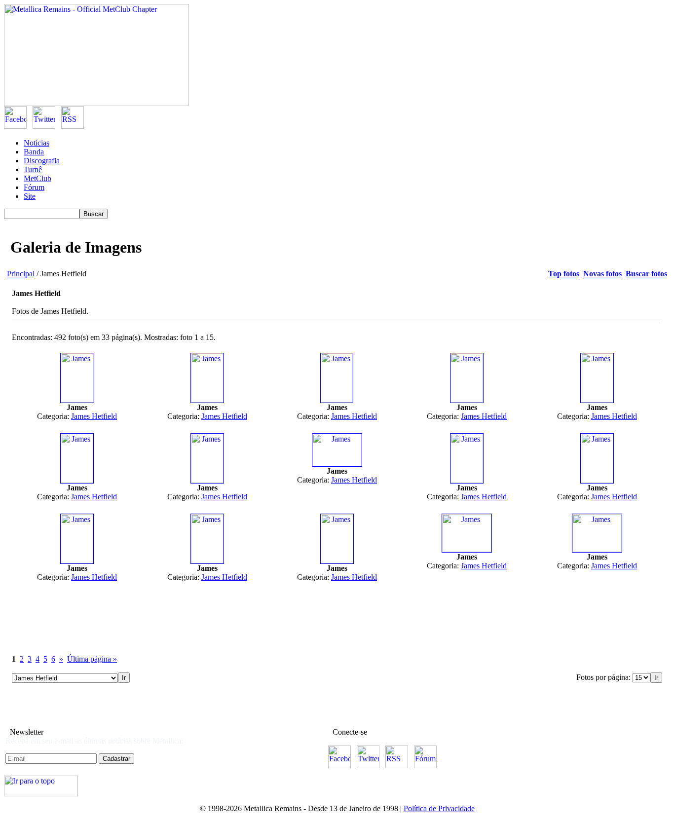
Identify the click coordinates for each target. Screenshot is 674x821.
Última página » (92, 659)
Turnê (33, 169)
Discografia (42, 160)
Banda (34, 152)
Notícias (36, 143)
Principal (21, 273)
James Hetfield (94, 416)
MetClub (37, 178)
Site (30, 196)
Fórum (34, 187)
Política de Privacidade (439, 808)
